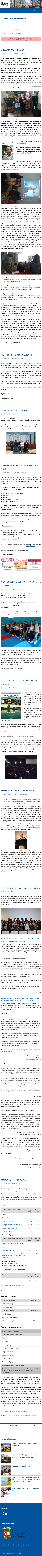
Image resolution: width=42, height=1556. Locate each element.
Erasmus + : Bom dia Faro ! (21, 1466)
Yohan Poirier (16, 892)
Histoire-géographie (8, 1221)
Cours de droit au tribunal (15, 410)
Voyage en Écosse (9, 30)
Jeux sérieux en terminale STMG (16, 355)
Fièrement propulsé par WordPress (11, 1553)
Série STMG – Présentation (14, 1180)
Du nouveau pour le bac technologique (25, 1415)
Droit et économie (8, 1250)
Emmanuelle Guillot (18, 33)
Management (6, 1247)
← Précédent (12, 1426)
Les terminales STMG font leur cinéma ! (21, 888)
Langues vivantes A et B (9, 1228)
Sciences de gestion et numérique (12, 1243)
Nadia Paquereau (18, 358)
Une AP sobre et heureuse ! (14, 50)
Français (4, 1214)
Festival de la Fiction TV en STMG (17, 790)
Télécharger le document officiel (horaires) (13, 1285)
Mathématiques (7, 1231)
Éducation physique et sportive (11, 1235)
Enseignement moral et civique (12, 1225)
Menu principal (39, 10)
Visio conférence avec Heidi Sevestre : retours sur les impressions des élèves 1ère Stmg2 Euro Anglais (26, 1479)
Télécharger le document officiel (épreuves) (14, 1411)
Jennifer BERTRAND (22, 794)
